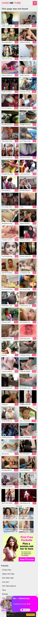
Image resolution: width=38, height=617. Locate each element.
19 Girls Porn (6, 570)
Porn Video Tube (8, 578)
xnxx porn (5, 582)
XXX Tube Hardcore (9, 586)
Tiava (4, 590)
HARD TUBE (11, 2)
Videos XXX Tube (8, 574)
